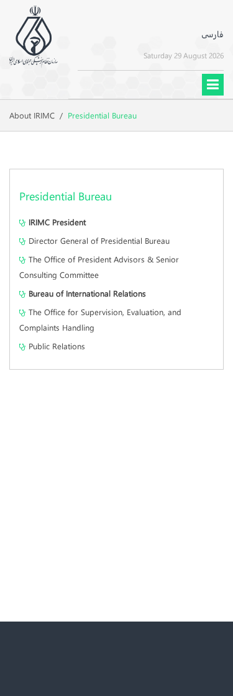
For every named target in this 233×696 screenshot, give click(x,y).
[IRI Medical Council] (33, 34)
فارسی (212, 34)
